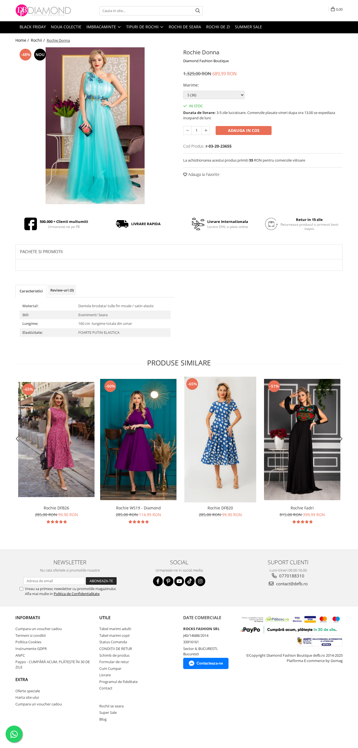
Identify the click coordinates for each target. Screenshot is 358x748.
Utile (104, 617)
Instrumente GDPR (31, 648)
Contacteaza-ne (210, 663)
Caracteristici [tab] (31, 290)
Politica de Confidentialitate (77, 593)
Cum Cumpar (110, 668)
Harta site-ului (27, 697)
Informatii (27, 617)
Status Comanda (113, 641)
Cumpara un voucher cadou (38, 628)
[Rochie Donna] (95, 125)
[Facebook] (158, 581)
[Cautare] (198, 10)
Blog (103, 719)
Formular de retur (114, 661)
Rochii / (38, 40)
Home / (22, 40)
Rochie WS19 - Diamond (138, 508)
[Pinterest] (168, 581)
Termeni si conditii (30, 635)
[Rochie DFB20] (220, 439)
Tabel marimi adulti (115, 628)
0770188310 (291, 576)
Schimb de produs (114, 655)
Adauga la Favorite (203, 174)
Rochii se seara (111, 706)
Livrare (105, 674)
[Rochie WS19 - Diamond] (138, 439)
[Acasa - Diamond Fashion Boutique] (43, 10)
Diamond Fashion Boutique (206, 60)
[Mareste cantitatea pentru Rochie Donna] (206, 130)
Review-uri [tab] (62, 290)
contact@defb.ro (291, 583)
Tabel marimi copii (114, 635)
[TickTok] (190, 581)
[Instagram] (200, 581)
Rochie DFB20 (220, 508)
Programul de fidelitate (118, 681)
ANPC (20, 655)
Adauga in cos (244, 130)
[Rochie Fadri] (302, 439)
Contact (105, 688)
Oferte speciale (27, 690)
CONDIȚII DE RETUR (115, 648)
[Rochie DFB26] (56, 439)
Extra (21, 679)
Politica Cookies (28, 641)
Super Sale (108, 712)
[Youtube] (179, 581)
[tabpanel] (95, 125)
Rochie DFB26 (56, 508)
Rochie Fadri (302, 508)
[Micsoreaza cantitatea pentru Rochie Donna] (187, 130)
